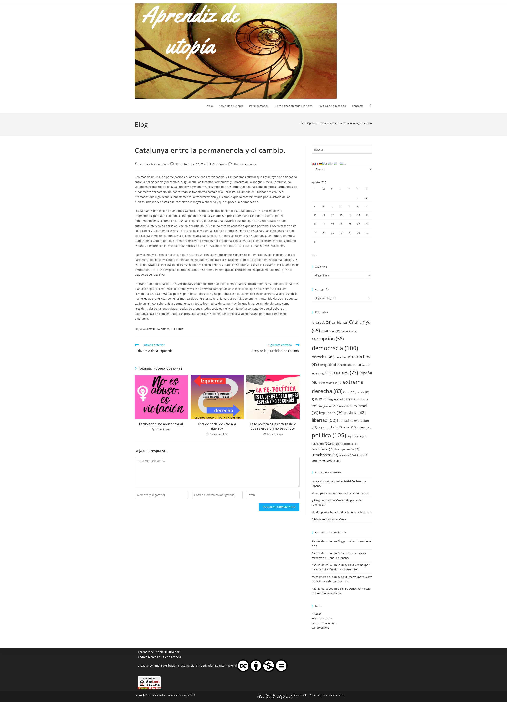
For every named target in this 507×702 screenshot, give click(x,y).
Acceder (316, 613)
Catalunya (163, 328)
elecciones (177, 328)
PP (351, 436)
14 (349, 215)
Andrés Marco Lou (153, 164)
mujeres (324, 427)
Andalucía (321, 322)
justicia (355, 412)
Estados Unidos (330, 382)
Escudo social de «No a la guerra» (217, 426)
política (329, 435)
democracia (335, 348)
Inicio (259, 695)
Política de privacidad (268, 697)
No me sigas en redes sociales (326, 695)
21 (349, 224)
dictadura (351, 365)
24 (315, 233)
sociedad (350, 443)
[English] (313, 163)
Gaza (348, 392)
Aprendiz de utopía (151, 652)
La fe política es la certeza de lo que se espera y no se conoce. (273, 426)
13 (341, 215)
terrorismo (323, 449)
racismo (321, 443)
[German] (320, 163)
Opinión (218, 164)
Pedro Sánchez (343, 427)
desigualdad (330, 365)
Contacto (288, 697)
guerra (321, 399)
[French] (317, 163)
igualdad (340, 399)
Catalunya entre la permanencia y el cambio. (346, 123)
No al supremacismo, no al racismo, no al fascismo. (341, 512)
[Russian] (337, 163)
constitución (330, 331)
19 (332, 224)
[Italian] (325, 163)
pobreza (363, 427)
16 (367, 215)
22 (358, 224)
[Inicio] (302, 123)
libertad (324, 420)
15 (358, 215)
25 (323, 233)
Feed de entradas (322, 618)
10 (315, 215)
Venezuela (346, 455)
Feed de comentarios (324, 623)
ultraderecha (325, 454)
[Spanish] (343, 163)
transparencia (347, 449)
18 (323, 224)
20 (341, 224)
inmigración (327, 406)
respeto (337, 443)
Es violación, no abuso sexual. (161, 424)
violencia (360, 455)
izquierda (331, 412)
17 (315, 224)
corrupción (328, 339)
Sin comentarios (245, 164)
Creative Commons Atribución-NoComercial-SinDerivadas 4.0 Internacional (187, 665)
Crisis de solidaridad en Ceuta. (329, 519)
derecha (323, 357)
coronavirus (349, 331)
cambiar (340, 322)
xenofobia (331, 460)
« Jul (314, 255)
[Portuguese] (331, 163)
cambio (151, 328)
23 (367, 224)
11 (323, 215)
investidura (348, 406)
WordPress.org (320, 627)
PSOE (360, 436)
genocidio (362, 392)
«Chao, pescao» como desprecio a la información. (340, 493)
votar (316, 460)
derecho (343, 357)
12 (332, 215)
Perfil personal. (298, 695)
